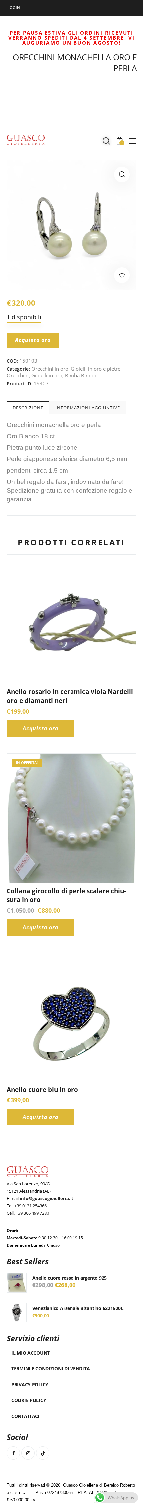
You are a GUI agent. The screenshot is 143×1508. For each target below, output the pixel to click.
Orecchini (18, 375)
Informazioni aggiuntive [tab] (87, 408)
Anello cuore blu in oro (42, 1089)
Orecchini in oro (49, 368)
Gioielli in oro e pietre (95, 368)
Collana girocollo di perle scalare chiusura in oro (66, 895)
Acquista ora (33, 340)
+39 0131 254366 (30, 1206)
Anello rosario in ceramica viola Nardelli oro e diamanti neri (70, 696)
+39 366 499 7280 (32, 1213)
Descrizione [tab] (28, 408)
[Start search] (106, 141)
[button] (122, 174)
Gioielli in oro (46, 375)
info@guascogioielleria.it (46, 1198)
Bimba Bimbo (80, 375)
